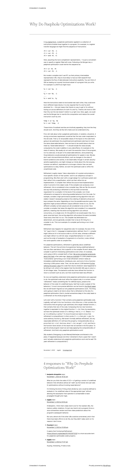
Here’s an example (73, 256)
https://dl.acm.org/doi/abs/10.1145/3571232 (62, 433)
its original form (50, 42)
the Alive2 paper (90, 286)
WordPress (107, 465)
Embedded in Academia (37, 8)
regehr (49, 400)
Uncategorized (67, 350)
